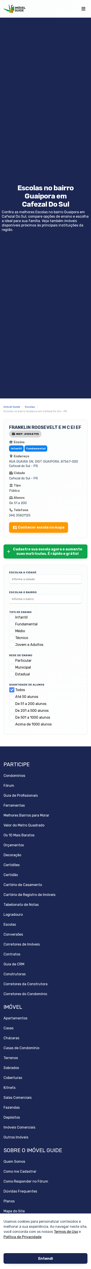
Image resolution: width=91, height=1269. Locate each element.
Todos (20, 690)
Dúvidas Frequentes (20, 1191)
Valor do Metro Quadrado (24, 825)
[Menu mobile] (83, 8)
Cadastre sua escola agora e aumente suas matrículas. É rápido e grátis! (47, 551)
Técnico (21, 638)
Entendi (45, 1258)
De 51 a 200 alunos (30, 704)
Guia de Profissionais (21, 795)
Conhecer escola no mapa (41, 527)
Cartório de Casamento (23, 885)
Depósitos (12, 1117)
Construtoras (15, 974)
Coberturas (13, 1078)
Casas (8, 1028)
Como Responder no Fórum (26, 1181)
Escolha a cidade (22, 572)
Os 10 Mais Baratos (19, 835)
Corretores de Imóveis (22, 944)
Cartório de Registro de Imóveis (29, 895)
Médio (20, 631)
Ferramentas (14, 805)
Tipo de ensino (20, 612)
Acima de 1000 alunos (33, 724)
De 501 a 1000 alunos (32, 717)
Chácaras (11, 1038)
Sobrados (11, 1068)
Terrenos (11, 1058)
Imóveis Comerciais (19, 1127)
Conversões (13, 934)
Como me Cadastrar (20, 1171)
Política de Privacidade (23, 1237)
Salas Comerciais (18, 1097)
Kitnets (9, 1088)
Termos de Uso (66, 1232)
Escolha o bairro (23, 592)
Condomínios (14, 776)
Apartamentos (15, 1018)
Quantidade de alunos (26, 684)
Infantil (21, 617)
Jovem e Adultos (29, 645)
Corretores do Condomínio (25, 994)
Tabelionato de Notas (21, 905)
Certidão (11, 875)
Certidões (12, 865)
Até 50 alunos (26, 697)
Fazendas (12, 1107)
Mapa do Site (14, 1211)
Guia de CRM (14, 964)
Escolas (10, 924)
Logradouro (13, 914)
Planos (9, 1201)
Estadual (22, 674)
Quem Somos (14, 1161)
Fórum (9, 785)
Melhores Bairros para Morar (26, 815)
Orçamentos (14, 845)
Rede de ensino (20, 655)
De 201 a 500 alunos (32, 710)
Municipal (23, 667)
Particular (23, 660)
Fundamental (26, 624)
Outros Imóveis (16, 1137)
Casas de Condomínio (21, 1048)
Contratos (12, 954)
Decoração (12, 855)
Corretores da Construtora (25, 984)
